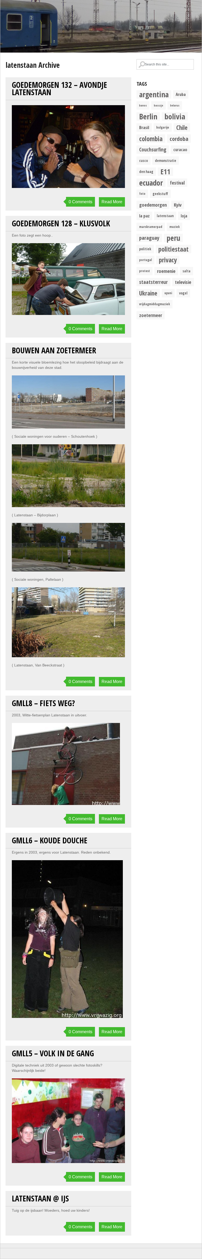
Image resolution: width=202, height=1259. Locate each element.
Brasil (144, 127)
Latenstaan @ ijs (40, 1198)
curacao (180, 149)
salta (186, 271)
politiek (145, 249)
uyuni (168, 293)
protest (144, 271)
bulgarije (162, 127)
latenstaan (165, 215)
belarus (174, 105)
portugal (145, 260)
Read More (112, 202)
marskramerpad (150, 227)
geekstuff (160, 193)
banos (143, 105)
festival (177, 182)
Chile (182, 127)
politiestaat (173, 249)
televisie (183, 282)
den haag (146, 171)
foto (142, 193)
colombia (151, 138)
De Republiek (101, 26)
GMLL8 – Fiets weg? (43, 703)
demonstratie (165, 160)
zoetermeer (150, 315)
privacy (168, 260)
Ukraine (148, 293)
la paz (144, 216)
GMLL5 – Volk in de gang (53, 1053)
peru (173, 238)
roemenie (166, 271)
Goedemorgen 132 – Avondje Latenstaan (59, 88)
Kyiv (177, 204)
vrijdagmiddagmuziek (154, 304)
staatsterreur (153, 282)
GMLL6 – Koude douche (49, 840)
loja (184, 216)
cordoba (179, 138)
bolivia (174, 116)
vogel (183, 293)
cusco (143, 160)
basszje (158, 105)
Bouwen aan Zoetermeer (54, 350)
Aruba (181, 94)
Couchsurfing (152, 149)
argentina (154, 94)
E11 (165, 171)
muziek (174, 227)
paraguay (149, 237)
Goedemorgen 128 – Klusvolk (61, 223)
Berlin (148, 116)
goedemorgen (153, 204)
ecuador (151, 183)
